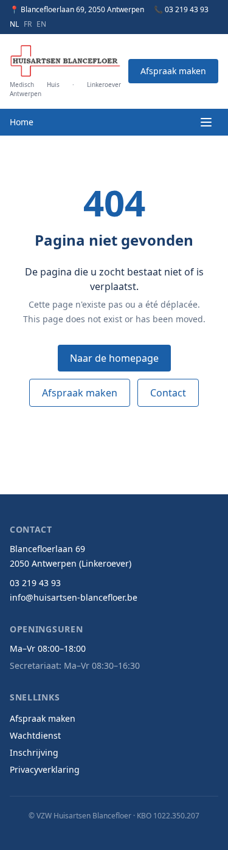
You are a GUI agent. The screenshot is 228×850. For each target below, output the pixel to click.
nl (14, 24)
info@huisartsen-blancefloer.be (73, 597)
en (41, 24)
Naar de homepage (114, 358)
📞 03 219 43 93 (181, 10)
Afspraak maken (173, 71)
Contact (168, 392)
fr (28, 24)
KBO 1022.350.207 (168, 815)
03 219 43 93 (35, 583)
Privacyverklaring (45, 769)
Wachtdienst (35, 735)
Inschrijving (34, 752)
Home (21, 122)
